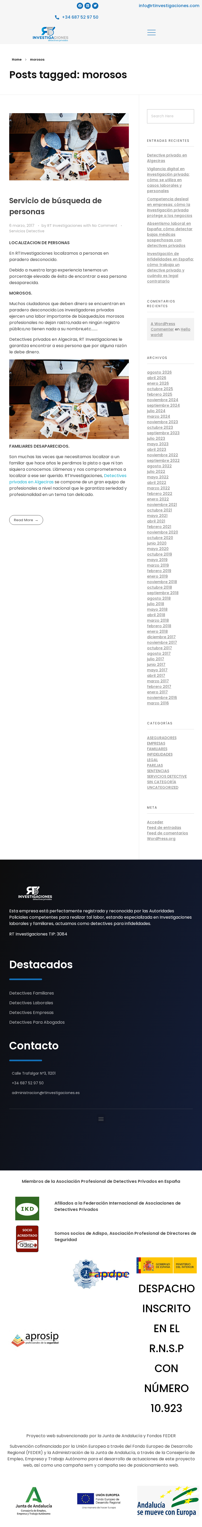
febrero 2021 (159, 526)
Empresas (156, 743)
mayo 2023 (158, 444)
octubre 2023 (160, 427)
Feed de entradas (164, 827)
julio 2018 (155, 603)
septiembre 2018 (163, 592)
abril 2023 (156, 449)
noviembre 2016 (162, 697)
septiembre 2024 (163, 405)
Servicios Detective (26, 231)
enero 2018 (157, 631)
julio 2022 (156, 471)
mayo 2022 (158, 477)
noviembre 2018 (162, 581)
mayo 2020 (158, 548)
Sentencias (158, 770)
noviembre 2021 (162, 504)
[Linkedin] (87, 6)
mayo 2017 (157, 670)
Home (17, 59)
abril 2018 (156, 615)
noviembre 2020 (162, 532)
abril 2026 (156, 377)
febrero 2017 (159, 686)
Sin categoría (161, 782)
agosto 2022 (159, 466)
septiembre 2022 (163, 460)
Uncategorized (162, 787)
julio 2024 (156, 411)
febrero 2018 (159, 626)
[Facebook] (80, 6)
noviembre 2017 (162, 642)
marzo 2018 (158, 620)
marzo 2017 (158, 681)
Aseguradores (161, 737)
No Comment (104, 225)
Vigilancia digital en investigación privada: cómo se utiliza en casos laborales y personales (168, 180)
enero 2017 (157, 692)
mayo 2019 (157, 559)
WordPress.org (161, 838)
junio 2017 (156, 664)
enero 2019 (157, 576)
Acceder (155, 822)
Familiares (157, 748)
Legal (152, 759)
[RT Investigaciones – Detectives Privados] (35, 893)
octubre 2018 (159, 587)
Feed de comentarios (167, 833)
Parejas (155, 765)
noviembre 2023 (162, 422)
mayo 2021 (157, 515)
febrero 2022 (159, 493)
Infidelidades (160, 754)
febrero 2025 (159, 394)
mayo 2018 (157, 609)
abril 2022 (156, 482)
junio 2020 (156, 543)
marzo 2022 (158, 488)
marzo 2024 (158, 416)
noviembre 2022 (162, 455)
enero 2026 (158, 383)
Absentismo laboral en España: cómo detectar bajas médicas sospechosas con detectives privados (170, 234)
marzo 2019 (158, 565)
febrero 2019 (159, 570)
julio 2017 (155, 659)
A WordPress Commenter (163, 326)
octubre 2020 (160, 537)
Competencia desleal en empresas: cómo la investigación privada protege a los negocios (169, 207)
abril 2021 (156, 521)
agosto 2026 (159, 372)
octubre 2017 (159, 648)
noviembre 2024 (162, 399)
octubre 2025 (160, 388)
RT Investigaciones (65, 225)
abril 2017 (156, 675)
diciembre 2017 (161, 637)
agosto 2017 (159, 653)
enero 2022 (158, 499)
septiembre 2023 (163, 433)
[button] (101, 1118)
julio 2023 (156, 438)
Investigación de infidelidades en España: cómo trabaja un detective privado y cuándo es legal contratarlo (170, 267)
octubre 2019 (159, 554)
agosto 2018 (159, 598)
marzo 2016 (158, 703)
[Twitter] (95, 6)
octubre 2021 (159, 510)
